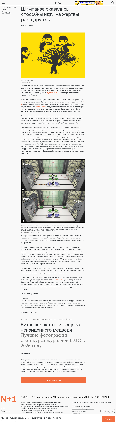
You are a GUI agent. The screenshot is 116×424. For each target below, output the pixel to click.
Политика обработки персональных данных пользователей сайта (91, 403)
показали (24, 298)
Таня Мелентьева (26, 353)
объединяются (41, 107)
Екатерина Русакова (27, 25)
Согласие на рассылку (79, 411)
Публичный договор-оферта (81, 406)
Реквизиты (76, 414)
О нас (3, 408)
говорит (59, 280)
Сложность (5, 411)
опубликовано (51, 93)
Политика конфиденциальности (12, 421)
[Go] (3, 2)
